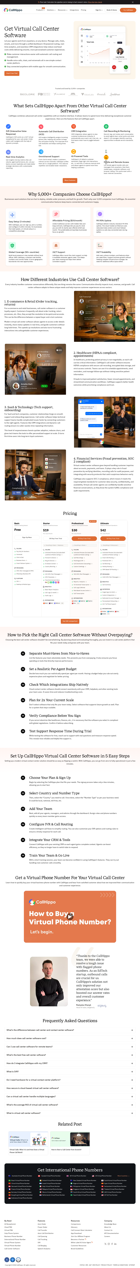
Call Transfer (42, 1230)
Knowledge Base (110, 1224)
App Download (76, 1233)
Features (41, 1221)
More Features (70, 180)
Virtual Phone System (12, 1242)
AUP (90, 1265)
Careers (107, 1236)
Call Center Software (12, 1249)
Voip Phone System (11, 1233)
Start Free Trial (12, 73)
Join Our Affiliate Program (80, 1236)
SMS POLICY (96, 1265)
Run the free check (95, 2)
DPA (86, 1265)
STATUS (82, 1265)
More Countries (122, 1176)
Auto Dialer (42, 1224)
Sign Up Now (27, 537)
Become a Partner (78, 1239)
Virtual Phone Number (12, 1246)
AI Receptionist (10, 1224)
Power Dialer (42, 1227)
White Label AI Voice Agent (81, 1242)
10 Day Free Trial (55, 538)
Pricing (83, 10)
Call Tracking (42, 1239)
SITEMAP (132, 1265)
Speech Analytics (44, 1249)
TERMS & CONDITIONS (120, 1265)
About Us (107, 1227)
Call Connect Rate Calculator (81, 1230)
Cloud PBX (8, 1227)
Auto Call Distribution (45, 1233)
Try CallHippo (128, 10)
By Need (7, 1221)
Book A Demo (112, 10)
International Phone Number (15, 1239)
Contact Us (108, 1230)
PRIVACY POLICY (106, 1265)
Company (108, 1221)
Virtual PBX (8, 1230)
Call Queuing (42, 1236)
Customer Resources (78, 1246)
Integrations (74, 10)
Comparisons (76, 1224)
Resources (75, 1221)
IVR (39, 1242)
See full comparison (70, 621)
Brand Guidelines (77, 1249)
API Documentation (111, 1233)
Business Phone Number (13, 1236)
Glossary (74, 1227)
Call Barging (42, 1246)
